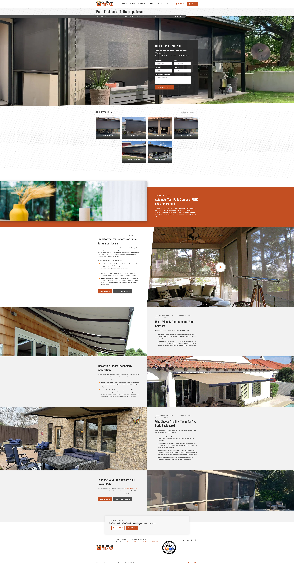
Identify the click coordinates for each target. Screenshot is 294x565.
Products (125, 539)
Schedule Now (132, 527)
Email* (176, 60)
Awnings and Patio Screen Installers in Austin (122, 16)
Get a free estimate (164, 87)
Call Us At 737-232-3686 (123, 291)
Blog (144, 539)
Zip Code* (177, 67)
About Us (118, 539)
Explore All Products (188, 112)
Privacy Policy (113, 562)
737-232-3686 (181, 3)
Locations (105, 16)
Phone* (157, 67)
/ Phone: (148, 541)
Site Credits (99, 562)
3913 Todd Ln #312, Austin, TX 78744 (136, 541)
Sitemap (106, 562)
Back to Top (192, 562)
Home (99, 16)
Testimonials (133, 539)
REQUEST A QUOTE (105, 291)
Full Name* (158, 60)
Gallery (140, 539)
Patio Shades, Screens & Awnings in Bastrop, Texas (149, 16)
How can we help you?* (162, 74)
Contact (193, 3)
